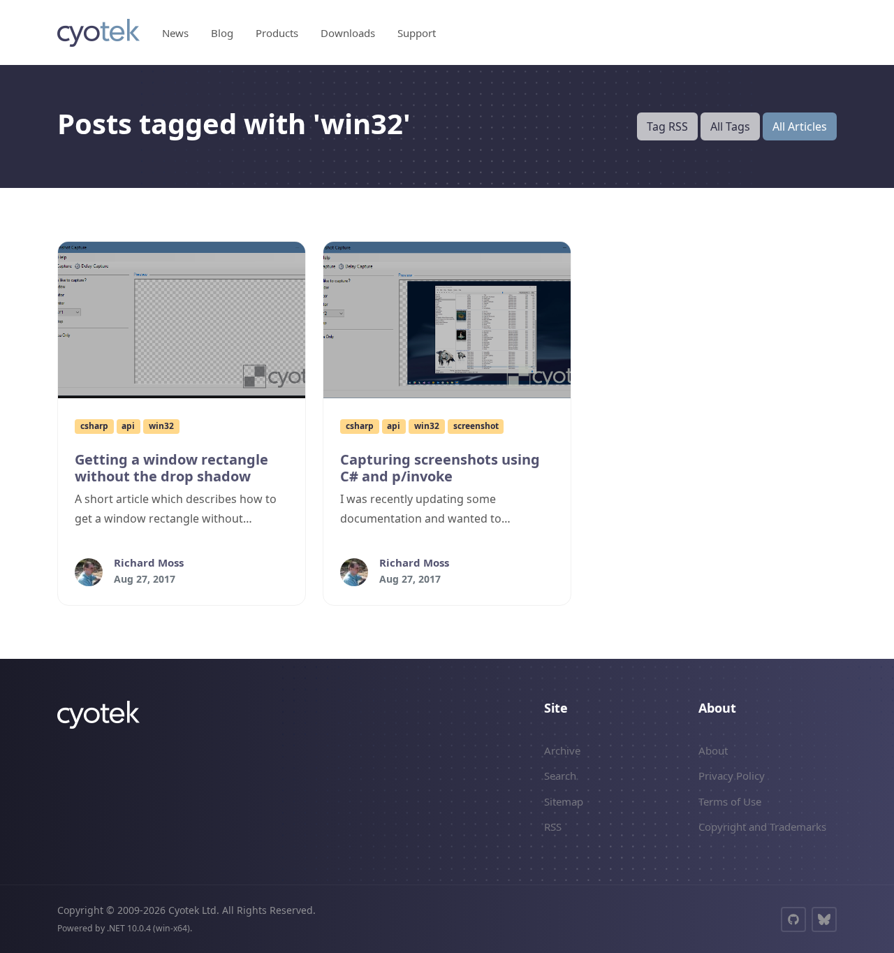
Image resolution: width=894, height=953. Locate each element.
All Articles (799, 126)
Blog (222, 33)
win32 (161, 426)
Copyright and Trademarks (762, 827)
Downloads (348, 33)
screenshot (476, 426)
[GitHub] (793, 919)
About (713, 750)
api (128, 426)
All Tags (730, 126)
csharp (94, 426)
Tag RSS (667, 126)
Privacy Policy (731, 776)
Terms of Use (729, 801)
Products (277, 33)
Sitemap (563, 801)
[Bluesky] (824, 919)
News (175, 33)
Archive (562, 750)
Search (560, 776)
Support (416, 33)
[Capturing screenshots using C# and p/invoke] (447, 320)
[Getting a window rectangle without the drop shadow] (181, 320)
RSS (553, 827)
